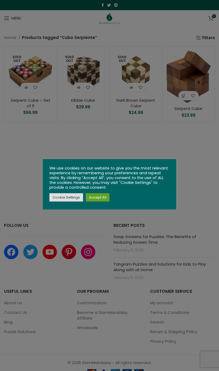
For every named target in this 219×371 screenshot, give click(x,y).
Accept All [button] (97, 197)
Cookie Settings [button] (66, 197)
